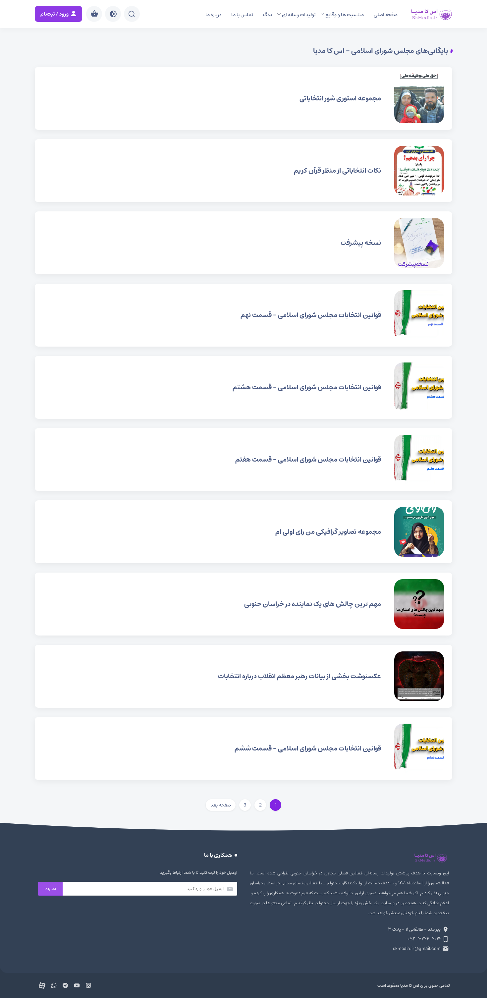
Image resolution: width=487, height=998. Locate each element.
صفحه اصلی (386, 14)
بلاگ (267, 14)
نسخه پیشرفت (243, 242)
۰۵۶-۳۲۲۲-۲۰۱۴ (424, 939)
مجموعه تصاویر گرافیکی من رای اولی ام (243, 531)
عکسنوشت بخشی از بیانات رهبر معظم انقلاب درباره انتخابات (243, 676)
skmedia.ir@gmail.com (417, 949)
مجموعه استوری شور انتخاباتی (243, 98)
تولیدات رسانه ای (298, 14)
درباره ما (213, 14)
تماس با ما (242, 14)
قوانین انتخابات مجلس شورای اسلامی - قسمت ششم (243, 748)
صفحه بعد (220, 805)
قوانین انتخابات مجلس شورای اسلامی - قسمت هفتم (243, 459)
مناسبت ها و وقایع (344, 14)
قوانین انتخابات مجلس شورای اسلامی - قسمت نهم (243, 315)
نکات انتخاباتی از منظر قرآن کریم (243, 170)
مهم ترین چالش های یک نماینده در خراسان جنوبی (243, 604)
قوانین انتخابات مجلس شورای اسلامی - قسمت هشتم (243, 387)
